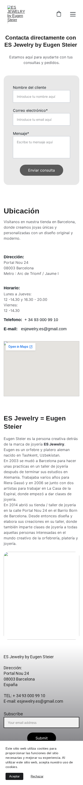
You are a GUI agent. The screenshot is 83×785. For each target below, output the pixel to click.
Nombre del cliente (29, 87)
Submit (42, 738)
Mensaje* (21, 133)
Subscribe (13, 713)
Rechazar (37, 776)
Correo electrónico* (30, 110)
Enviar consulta (41, 170)
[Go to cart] (59, 14)
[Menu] (73, 14)
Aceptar (14, 776)
